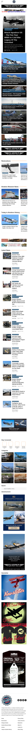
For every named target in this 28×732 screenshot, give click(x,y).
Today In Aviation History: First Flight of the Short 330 (13, 68)
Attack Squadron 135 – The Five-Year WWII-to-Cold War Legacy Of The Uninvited (13, 37)
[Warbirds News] (20, 457)
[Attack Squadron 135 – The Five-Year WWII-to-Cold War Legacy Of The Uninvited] (14, 22)
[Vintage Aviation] (7, 468)
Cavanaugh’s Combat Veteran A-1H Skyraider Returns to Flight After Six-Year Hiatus (18, 366)
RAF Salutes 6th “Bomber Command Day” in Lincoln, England (14, 143)
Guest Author (14, 290)
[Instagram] (17, 445)
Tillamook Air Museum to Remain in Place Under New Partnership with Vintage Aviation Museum (13, 81)
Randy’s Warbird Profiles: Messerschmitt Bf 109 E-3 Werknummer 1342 (18, 302)
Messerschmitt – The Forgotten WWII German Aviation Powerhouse (14, 94)
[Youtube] (24, 445)
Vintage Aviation (6, 127)
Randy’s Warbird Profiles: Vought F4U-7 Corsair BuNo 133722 (18, 327)
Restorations (6, 458)
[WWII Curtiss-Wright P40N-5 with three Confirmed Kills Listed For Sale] (7, 312)
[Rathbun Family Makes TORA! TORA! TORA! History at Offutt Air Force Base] (7, 351)
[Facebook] (4, 445)
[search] (25, 1)
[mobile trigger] (2, 1)
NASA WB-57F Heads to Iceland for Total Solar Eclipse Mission (18, 393)
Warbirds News (6, 140)
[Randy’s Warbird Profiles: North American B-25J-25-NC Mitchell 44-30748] (7, 377)
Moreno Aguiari (15, 410)
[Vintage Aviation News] (14, 1)
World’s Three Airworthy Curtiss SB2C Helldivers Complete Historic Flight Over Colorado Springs (13, 118)
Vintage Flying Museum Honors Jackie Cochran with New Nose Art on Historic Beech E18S (12, 131)
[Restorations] (7, 457)
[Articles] (7, 478)
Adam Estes (14, 306)
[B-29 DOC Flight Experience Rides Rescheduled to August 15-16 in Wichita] (7, 337)
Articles (16, 28)
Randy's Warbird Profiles (17, 296)
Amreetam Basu (15, 276)
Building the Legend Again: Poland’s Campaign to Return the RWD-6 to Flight (9, 176)
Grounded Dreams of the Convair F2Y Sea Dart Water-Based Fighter (13, 107)
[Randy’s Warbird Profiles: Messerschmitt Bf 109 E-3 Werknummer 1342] (7, 297)
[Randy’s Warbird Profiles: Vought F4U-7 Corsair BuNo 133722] (7, 324)
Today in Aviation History (13, 64)
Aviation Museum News (7, 77)
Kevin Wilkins (14, 263)
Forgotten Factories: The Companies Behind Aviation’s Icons (12, 91)
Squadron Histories (9, 28)
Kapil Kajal (8, 50)
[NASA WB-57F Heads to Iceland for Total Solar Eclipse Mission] (7, 392)
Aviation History (11, 89)
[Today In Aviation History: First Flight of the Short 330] (10, 220)
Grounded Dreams (7, 104)
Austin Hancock (6, 71)
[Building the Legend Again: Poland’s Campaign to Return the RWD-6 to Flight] (10, 168)
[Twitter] (11, 445)
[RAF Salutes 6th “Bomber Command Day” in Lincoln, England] (7, 284)
